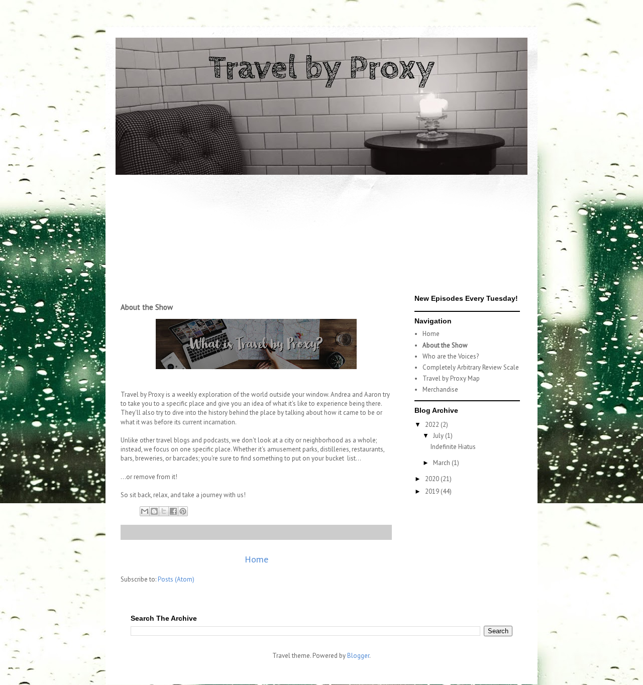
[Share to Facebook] (173, 511)
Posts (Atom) (176, 579)
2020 (433, 479)
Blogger (358, 655)
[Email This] (145, 511)
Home (256, 559)
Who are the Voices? (450, 356)
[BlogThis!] (154, 511)
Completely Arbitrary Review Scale (470, 367)
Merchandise (440, 389)
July (439, 435)
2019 (433, 491)
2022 (433, 424)
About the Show (445, 345)
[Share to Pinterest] (183, 511)
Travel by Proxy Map (451, 378)
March (442, 463)
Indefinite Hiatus (453, 446)
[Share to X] (164, 511)
